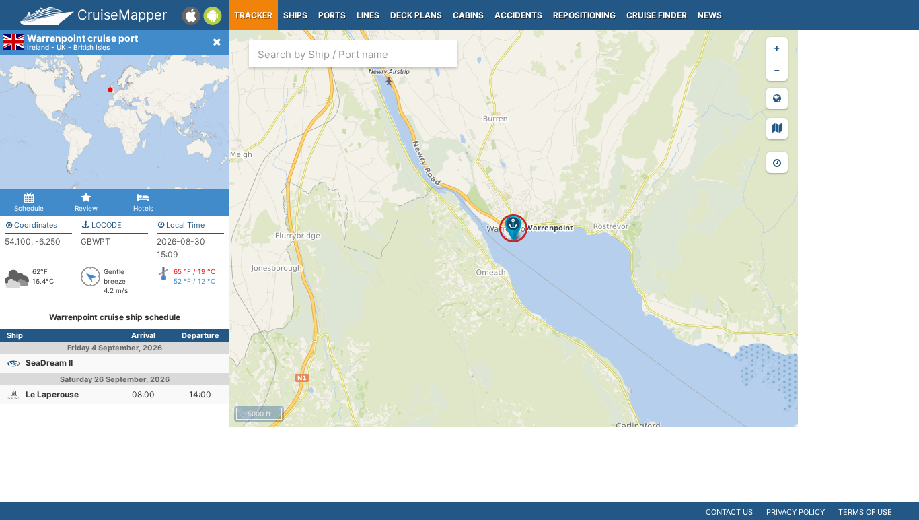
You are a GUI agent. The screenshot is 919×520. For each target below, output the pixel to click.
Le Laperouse (52, 394)
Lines (368, 15)
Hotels (143, 208)
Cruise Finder (656, 15)
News (710, 15)
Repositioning (584, 15)
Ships (295, 15)
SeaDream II (49, 363)
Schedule (29, 208)
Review (86, 208)
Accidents (518, 15)
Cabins (468, 15)
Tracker (253, 15)
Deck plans (416, 15)
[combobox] (353, 53)
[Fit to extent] (777, 98)
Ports (332, 15)
